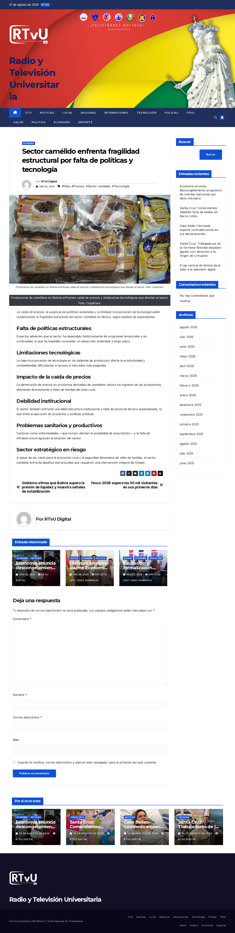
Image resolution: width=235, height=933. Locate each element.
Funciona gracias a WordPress (27, 921)
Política (39, 122)
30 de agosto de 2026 (34, 833)
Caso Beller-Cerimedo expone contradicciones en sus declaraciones (199, 230)
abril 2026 (187, 366)
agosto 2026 (188, 327)
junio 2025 (187, 463)
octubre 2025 (189, 424)
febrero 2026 (189, 385)
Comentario (22, 619)
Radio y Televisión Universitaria (55, 899)
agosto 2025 (188, 444)
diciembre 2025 (190, 405)
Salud (18, 122)
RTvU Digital (49, 181)
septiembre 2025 (191, 434)
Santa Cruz (77, 817)
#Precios (78, 186)
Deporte (85, 122)
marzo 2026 (188, 376)
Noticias (47, 112)
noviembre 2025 (191, 414)
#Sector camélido (98, 186)
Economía (62, 122)
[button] (215, 117)
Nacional (88, 112)
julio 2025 (186, 453)
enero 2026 (188, 395)
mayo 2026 (188, 356)
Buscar (185, 142)
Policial (171, 112)
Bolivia (74, 558)
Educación (156, 558)
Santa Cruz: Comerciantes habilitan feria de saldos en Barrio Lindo (199, 212)
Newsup (59, 921)
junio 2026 (187, 346)
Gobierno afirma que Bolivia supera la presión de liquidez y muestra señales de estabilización (53, 487)
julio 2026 (187, 337)
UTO (28, 112)
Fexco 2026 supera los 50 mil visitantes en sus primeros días (124, 485)
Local (67, 112)
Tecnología (147, 112)
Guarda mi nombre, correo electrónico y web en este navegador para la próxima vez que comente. (87, 762)
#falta (66, 186)
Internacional (116, 112)
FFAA (190, 112)
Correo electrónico (27, 717)
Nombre (20, 695)
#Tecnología (120, 186)
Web (16, 740)
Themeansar (75, 921)
